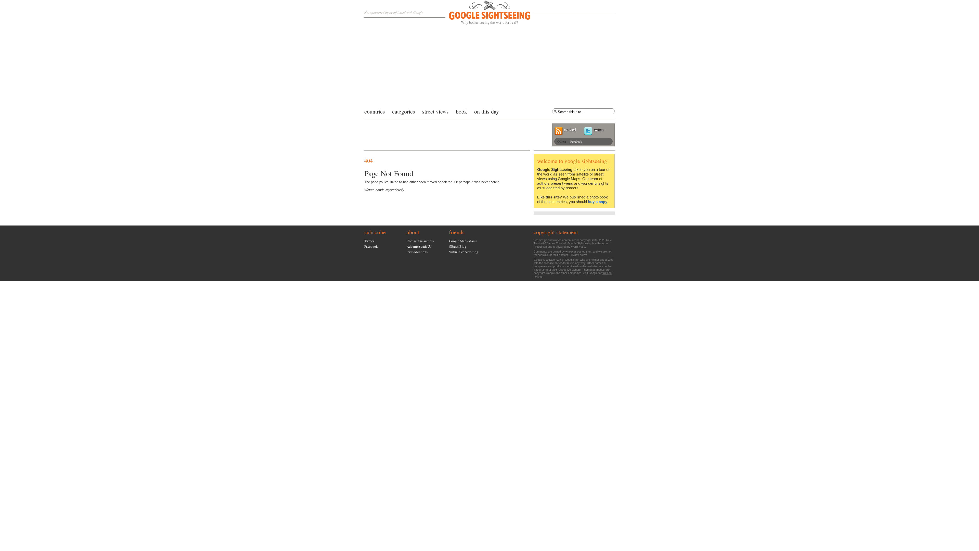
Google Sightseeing (483, 12)
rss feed (570, 129)
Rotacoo (602, 243)
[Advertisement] (489, 65)
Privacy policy (578, 254)
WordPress (578, 246)
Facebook (576, 141)
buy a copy (597, 201)
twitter (599, 129)
